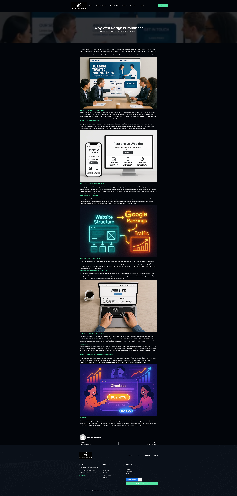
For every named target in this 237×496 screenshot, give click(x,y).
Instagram (147, 455)
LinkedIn (156, 455)
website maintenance (84, 358)
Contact (142, 5)
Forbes (139, 348)
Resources (133, 5)
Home (91, 5)
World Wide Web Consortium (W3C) (97, 126)
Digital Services (100, 5)
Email (127, 473)
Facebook (130, 455)
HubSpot (88, 114)
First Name (128, 469)
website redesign (84, 340)
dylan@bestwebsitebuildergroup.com (87, 472)
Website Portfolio (114, 5)
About (123, 5)
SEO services (83, 191)
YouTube (139, 455)
